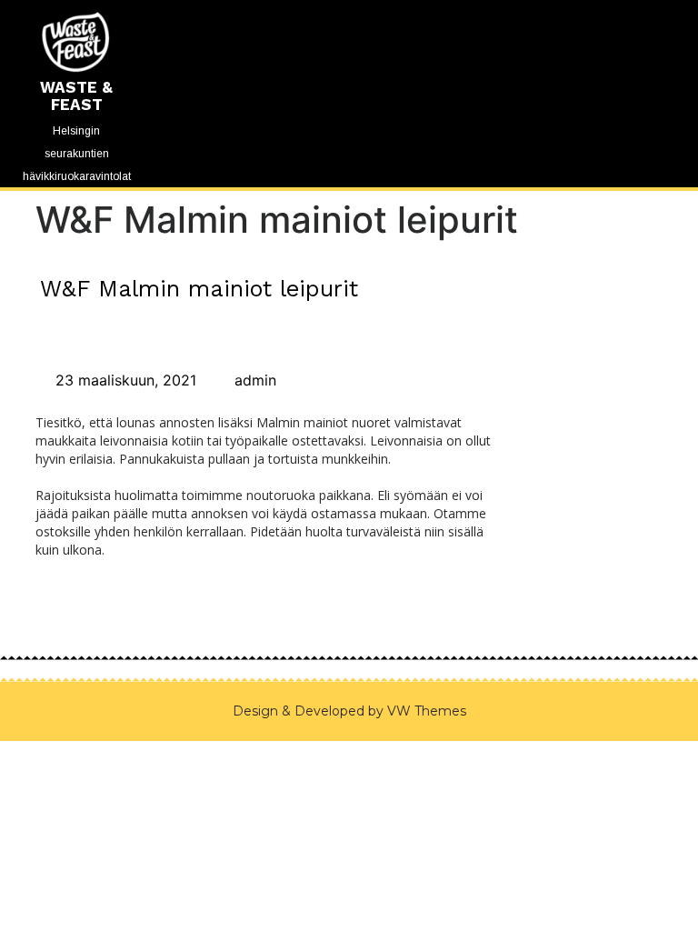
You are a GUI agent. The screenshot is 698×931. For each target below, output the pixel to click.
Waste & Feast (76, 96)
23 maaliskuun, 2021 (123, 380)
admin (253, 380)
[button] (349, 5)
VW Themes (425, 711)
